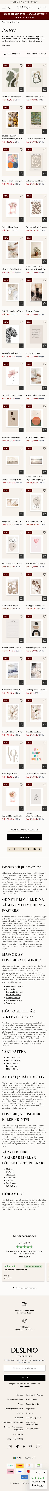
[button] (38, 1479)
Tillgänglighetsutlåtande (12, 1422)
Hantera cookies (33, 1429)
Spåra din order (33, 1404)
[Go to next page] (39, 849)
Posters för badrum (14, 992)
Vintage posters (13, 998)
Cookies (29, 1413)
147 (34, 849)
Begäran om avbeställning (32, 1423)
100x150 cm (11, 1186)
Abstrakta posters (14, 1000)
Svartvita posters (13, 995)
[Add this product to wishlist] (21, 65)
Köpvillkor (30, 1409)
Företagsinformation (14, 1409)
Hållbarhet (18, 1418)
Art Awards (18, 1434)
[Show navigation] (4, 8)
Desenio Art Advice (34, 1395)
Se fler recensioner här (24, 1288)
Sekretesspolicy (25, 1386)
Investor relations (15, 1400)
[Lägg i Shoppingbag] (21, 89)
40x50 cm (10, 1177)
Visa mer (24, 837)
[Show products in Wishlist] (39, 8)
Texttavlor (10, 1003)
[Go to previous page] (9, 849)
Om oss (19, 1395)
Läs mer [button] (6, 45)
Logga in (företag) (15, 1439)
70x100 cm (11, 1183)
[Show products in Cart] (45, 8)
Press (20, 1404)
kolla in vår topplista (16, 970)
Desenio (5, 22)
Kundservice (31, 1400)
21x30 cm (10, 1172)
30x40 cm (10, 1175)
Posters (15, 22)
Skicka (24, 1378)
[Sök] (10, 8)
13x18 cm (9, 1169)
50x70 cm (10, 1180)
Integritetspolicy (33, 1418)
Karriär (20, 1413)
